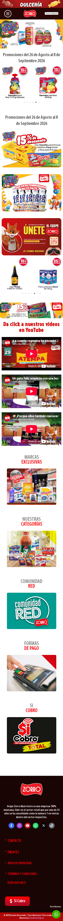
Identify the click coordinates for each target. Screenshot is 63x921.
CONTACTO (14, 841)
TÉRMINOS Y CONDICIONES (22, 874)
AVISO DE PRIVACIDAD (20, 863)
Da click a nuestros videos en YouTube (31, 327)
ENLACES (13, 852)
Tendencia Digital (37, 918)
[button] (4, 34)
